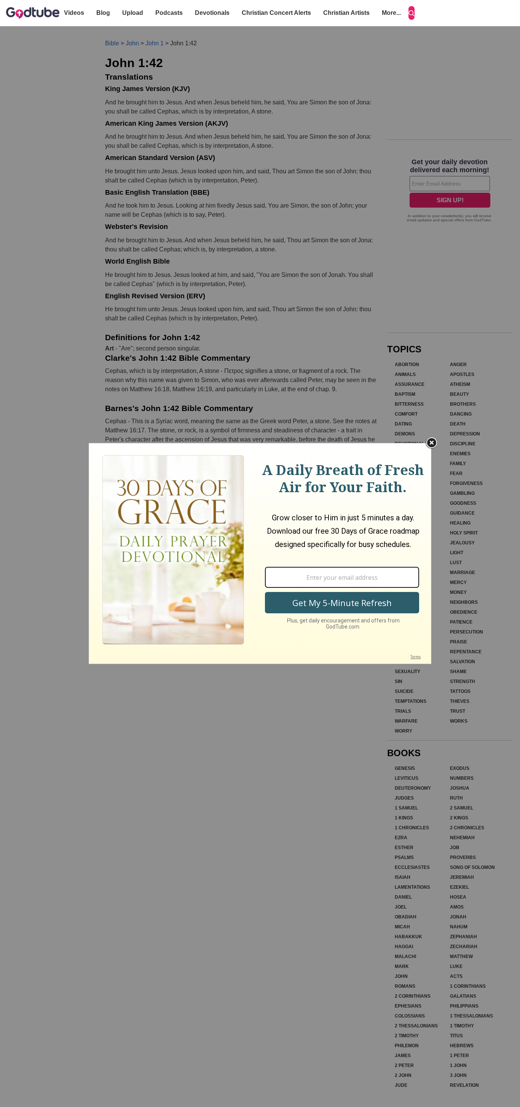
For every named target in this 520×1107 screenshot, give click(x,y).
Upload (132, 13)
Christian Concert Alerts (276, 13)
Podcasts (169, 13)
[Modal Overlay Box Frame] (260, 553)
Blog (103, 13)
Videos (74, 13)
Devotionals (212, 13)
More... (391, 13)
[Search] (411, 13)
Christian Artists (346, 13)
